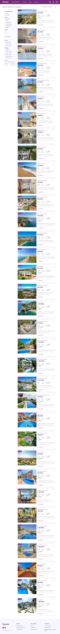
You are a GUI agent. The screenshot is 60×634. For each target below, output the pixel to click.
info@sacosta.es (48, 627)
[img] (57, 2)
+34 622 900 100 (48, 625)
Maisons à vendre (20, 625)
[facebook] (3, 627)
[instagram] (5, 627)
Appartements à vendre (21, 627)
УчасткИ (24, 2)
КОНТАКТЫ (36, 2)
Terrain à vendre (19, 629)
